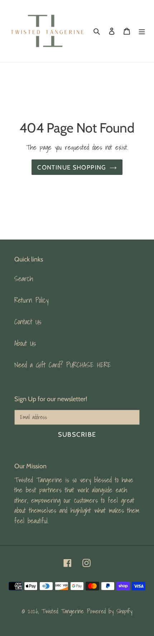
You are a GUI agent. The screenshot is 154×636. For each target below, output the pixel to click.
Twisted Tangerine (63, 611)
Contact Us (27, 322)
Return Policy (31, 300)
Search (23, 278)
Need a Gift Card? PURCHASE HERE (62, 365)
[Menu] (141, 31)
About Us (25, 343)
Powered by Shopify (109, 611)
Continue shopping (71, 167)
